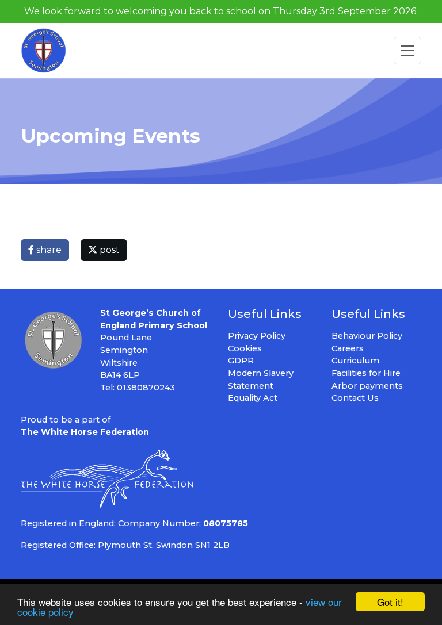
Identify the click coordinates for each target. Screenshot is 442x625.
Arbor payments (367, 386)
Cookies (245, 348)
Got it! (390, 602)
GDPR (241, 360)
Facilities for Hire (366, 373)
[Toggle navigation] (407, 50)
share (48, 249)
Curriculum (355, 360)
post (108, 249)
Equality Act (252, 398)
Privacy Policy (256, 336)
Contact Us (355, 398)
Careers (348, 348)
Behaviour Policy (367, 336)
